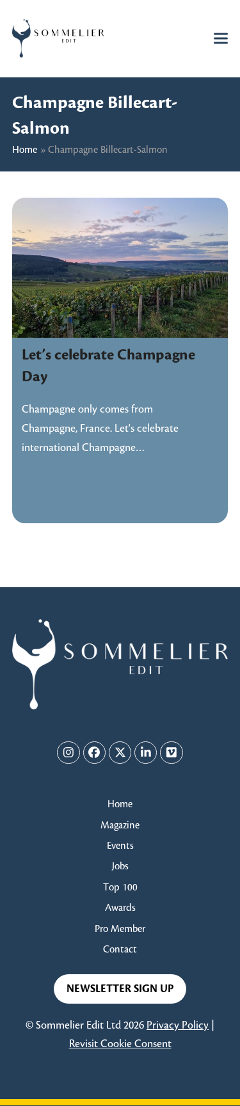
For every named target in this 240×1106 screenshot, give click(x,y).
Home (24, 150)
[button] (221, 38)
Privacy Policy (178, 1025)
